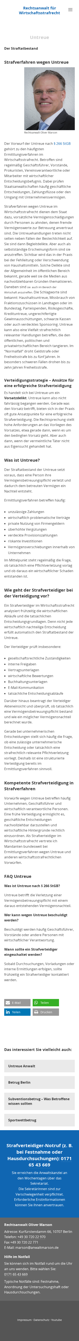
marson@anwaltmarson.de (37, 1247)
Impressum (24, 1320)
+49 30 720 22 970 (31, 1237)
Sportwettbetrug (22, 1120)
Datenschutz (41, 1320)
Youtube (56, 1320)
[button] (17, 1002)
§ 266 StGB (62, 143)
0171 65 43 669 (50, 1161)
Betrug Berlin (19, 1082)
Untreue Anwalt (21, 1066)
